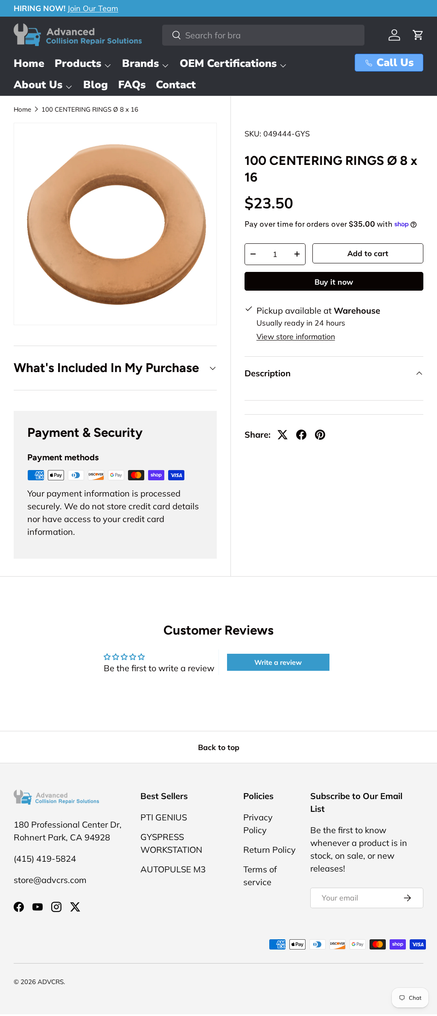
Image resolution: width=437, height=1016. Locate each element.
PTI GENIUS (163, 817)
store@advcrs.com (50, 880)
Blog (95, 85)
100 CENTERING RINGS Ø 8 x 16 (89, 109)
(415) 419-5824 (45, 858)
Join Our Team (92, 8)
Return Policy (269, 849)
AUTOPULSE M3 (173, 869)
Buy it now (334, 281)
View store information (295, 336)
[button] (418, 35)
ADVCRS (51, 982)
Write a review (278, 662)
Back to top (218, 747)
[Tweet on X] (282, 434)
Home (29, 63)
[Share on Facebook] (301, 434)
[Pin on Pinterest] (320, 434)
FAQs (132, 85)
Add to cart (367, 253)
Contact (176, 85)
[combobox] (263, 35)
